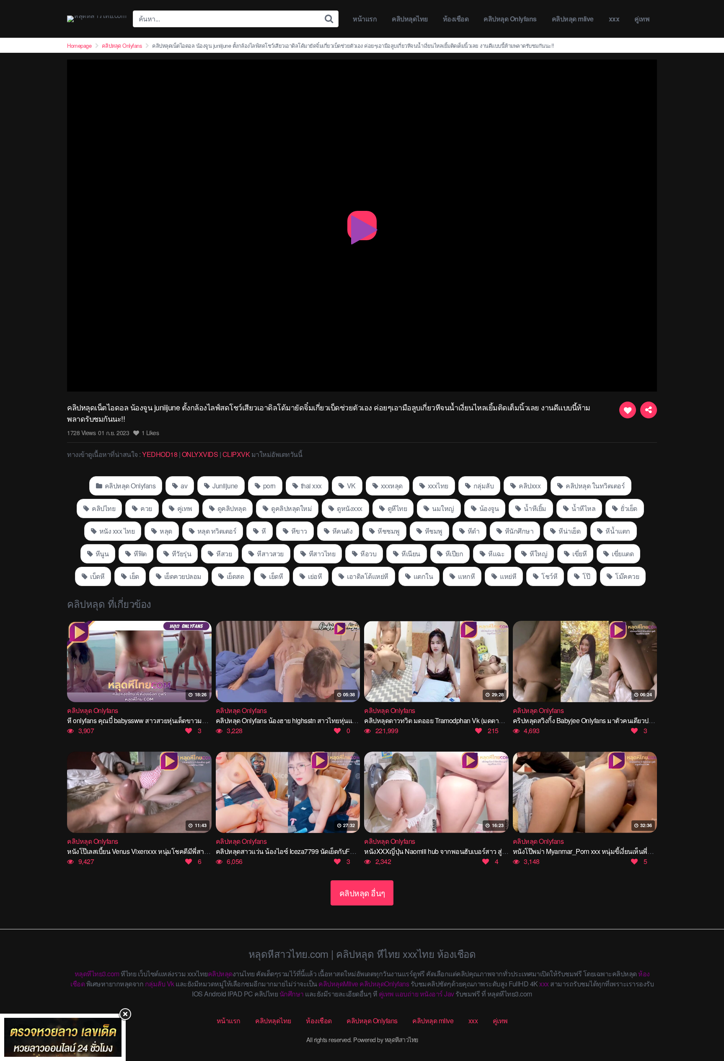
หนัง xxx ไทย (116, 531)
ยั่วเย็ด (628, 508)
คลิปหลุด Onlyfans (510, 18)
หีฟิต (139, 553)
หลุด (165, 531)
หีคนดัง (341, 531)
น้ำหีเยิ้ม (534, 508)
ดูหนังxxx (349, 508)
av (183, 485)
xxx (614, 18)
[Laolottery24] (63, 1037)
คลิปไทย (103, 508)
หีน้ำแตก (617, 531)
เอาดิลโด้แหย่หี (367, 576)
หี (263, 531)
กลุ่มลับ (483, 485)
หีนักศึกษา (518, 531)
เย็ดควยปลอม (182, 576)
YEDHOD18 (159, 454)
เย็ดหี (275, 576)
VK (350, 485)
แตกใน (422, 576)
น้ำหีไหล (582, 508)
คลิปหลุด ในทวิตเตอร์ (594, 485)
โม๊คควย (626, 576)
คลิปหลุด (220, 973)
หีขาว (298, 531)
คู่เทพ (641, 18)
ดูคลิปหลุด (231, 508)
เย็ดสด (234, 576)
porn (268, 485)
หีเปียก (453, 553)
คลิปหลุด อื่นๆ (362, 892)
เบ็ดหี (97, 576)
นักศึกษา (291, 994)
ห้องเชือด (456, 18)
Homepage (79, 45)
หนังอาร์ (431, 994)
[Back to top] (701, 1022)
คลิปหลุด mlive (573, 18)
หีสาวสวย (270, 553)
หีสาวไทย (321, 553)
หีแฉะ (496, 553)
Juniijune (224, 485)
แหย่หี (508, 576)
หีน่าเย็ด (569, 531)
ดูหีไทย (396, 508)
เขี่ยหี (579, 553)
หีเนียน (410, 553)
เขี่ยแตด (622, 553)
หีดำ (473, 531)
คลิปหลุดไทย (410, 18)
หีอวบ (368, 553)
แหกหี (466, 576)
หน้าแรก (365, 18)
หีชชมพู (388, 531)
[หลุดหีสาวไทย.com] (96, 19)
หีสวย (223, 553)
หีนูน (101, 553)
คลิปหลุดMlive (338, 983)
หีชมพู (432, 531)
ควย (145, 508)
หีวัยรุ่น (180, 553)
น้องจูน (488, 508)
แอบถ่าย (406, 994)
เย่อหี (314, 576)
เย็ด (133, 576)
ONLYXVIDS (200, 454)
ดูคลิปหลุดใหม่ (291, 508)
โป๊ (585, 576)
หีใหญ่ (538, 553)
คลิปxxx (529, 485)
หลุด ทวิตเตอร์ (216, 531)
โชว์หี (549, 576)
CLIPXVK (236, 454)
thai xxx (310, 485)
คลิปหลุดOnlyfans (384, 983)
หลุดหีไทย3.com (97, 973)
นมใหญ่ (442, 508)
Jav (449, 994)
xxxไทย (437, 485)
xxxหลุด (391, 485)
